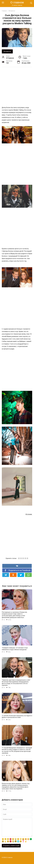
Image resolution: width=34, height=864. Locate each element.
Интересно (7, 51)
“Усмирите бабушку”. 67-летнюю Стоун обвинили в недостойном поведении (15, 648)
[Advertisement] (17, 87)
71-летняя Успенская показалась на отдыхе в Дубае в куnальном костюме (17, 716)
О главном (17, 2)
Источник (29, 514)
